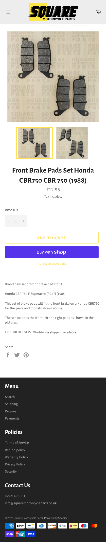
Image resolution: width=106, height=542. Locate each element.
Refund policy (15, 450)
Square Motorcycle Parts (29, 518)
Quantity (11, 210)
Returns (11, 411)
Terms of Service (17, 442)
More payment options (51, 264)
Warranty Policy (16, 457)
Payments (12, 418)
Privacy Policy (15, 464)
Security (11, 471)
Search (10, 396)
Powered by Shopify (55, 518)
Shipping (11, 404)
